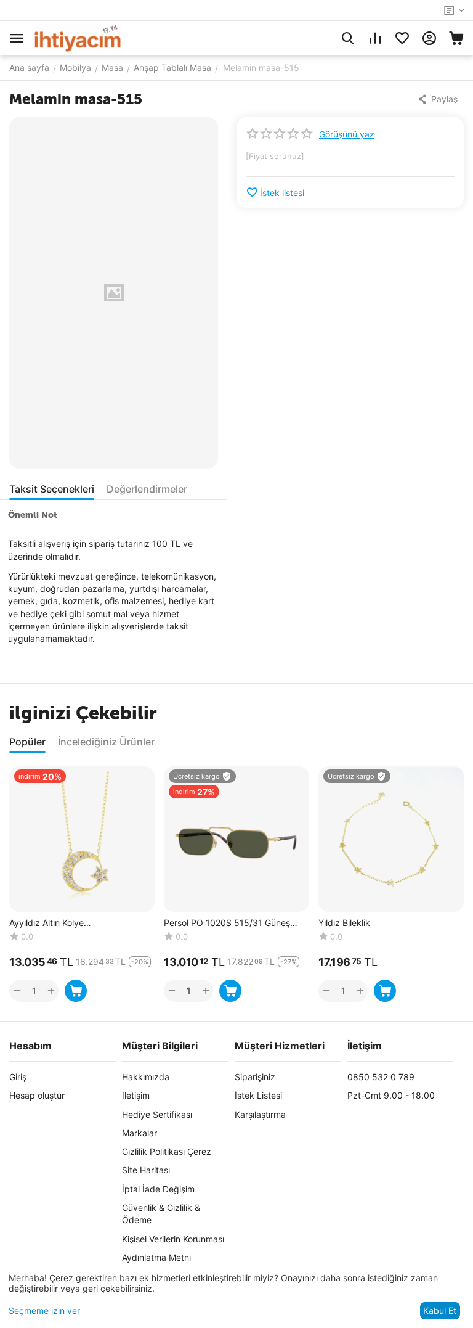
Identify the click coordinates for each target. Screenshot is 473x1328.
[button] (439, 99)
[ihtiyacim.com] (77, 37)
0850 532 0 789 (380, 1077)
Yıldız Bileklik (344, 923)
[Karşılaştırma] (375, 38)
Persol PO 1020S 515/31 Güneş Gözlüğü (227, 923)
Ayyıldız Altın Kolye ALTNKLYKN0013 (46, 923)
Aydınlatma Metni (156, 1257)
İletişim (136, 1095)
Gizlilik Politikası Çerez (166, 1151)
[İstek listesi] (402, 38)
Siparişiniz (255, 1077)
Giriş (17, 1077)
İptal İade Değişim (158, 1189)
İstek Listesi (258, 1095)
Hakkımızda (145, 1077)
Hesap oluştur (37, 1095)
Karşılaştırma (260, 1114)
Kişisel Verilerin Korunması (173, 1239)
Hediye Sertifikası (157, 1114)
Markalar (139, 1133)
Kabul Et (439, 1310)
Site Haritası (146, 1170)
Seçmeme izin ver (44, 1310)
